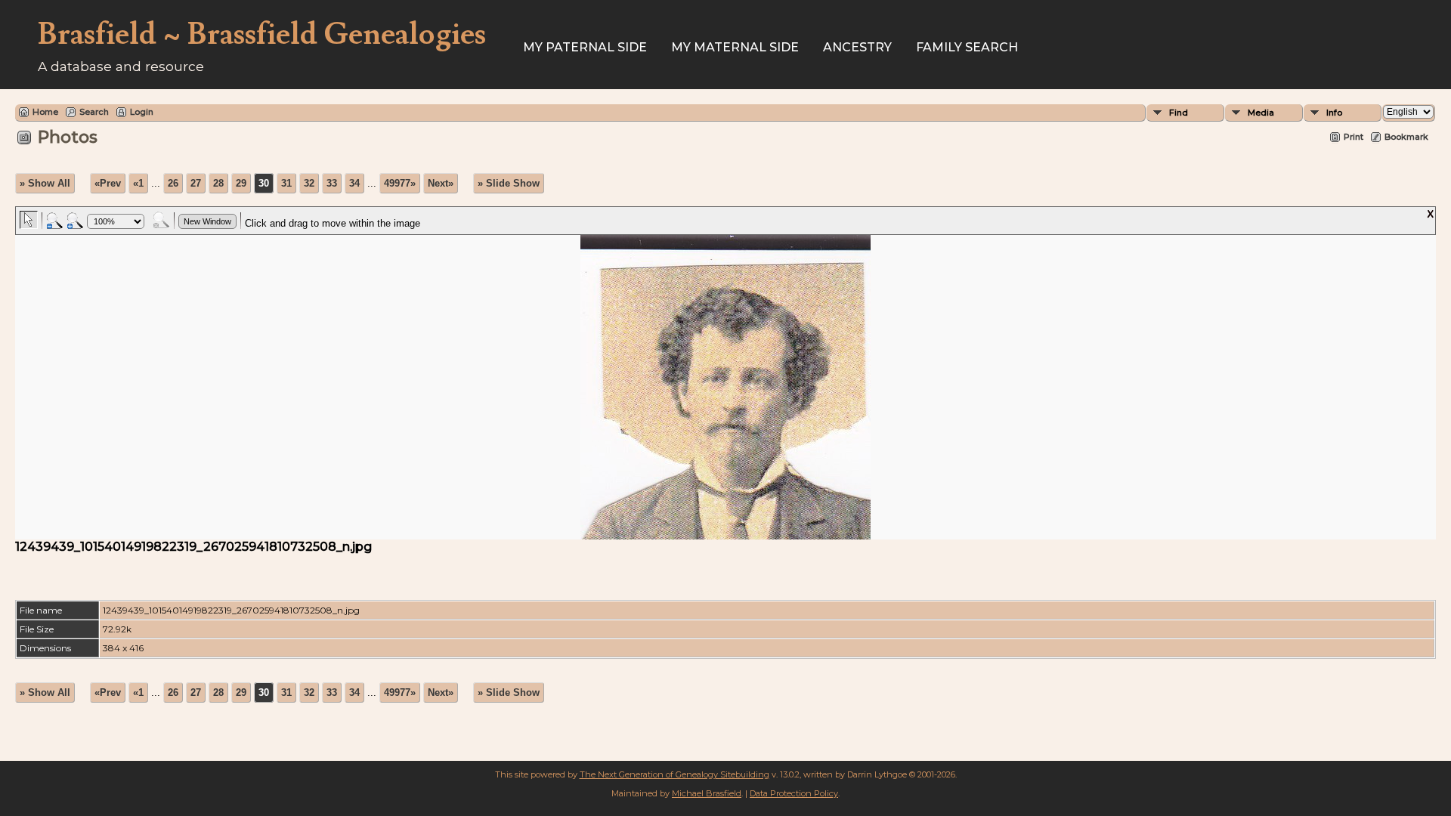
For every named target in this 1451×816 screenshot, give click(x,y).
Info (1334, 112)
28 (218, 183)
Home (45, 112)
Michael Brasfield (706, 793)
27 (195, 183)
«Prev (107, 183)
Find (1178, 112)
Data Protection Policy (794, 793)
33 (331, 183)
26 (173, 183)
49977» (400, 183)
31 (286, 183)
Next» (440, 183)
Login (141, 112)
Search (94, 112)
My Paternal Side (585, 47)
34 (354, 183)
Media (1261, 112)
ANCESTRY (857, 47)
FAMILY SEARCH (967, 47)
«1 (138, 183)
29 (241, 183)
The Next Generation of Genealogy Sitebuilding (674, 774)
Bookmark (1406, 136)
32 (309, 183)
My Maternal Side (735, 47)
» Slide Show (509, 183)
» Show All (45, 183)
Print (1353, 136)
